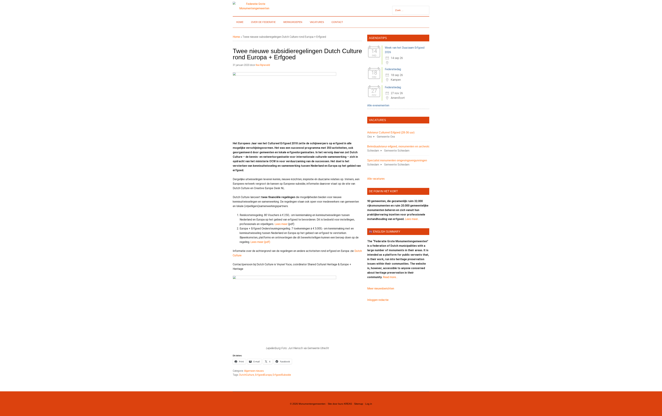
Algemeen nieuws (254, 370)
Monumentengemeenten (312, 403)
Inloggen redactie (378, 300)
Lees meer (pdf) (260, 242)
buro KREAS (345, 403)
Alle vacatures (376, 178)
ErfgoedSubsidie (282, 374)
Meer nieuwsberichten (380, 288)
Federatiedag (393, 69)
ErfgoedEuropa (263, 374)
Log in (368, 403)
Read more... (390, 277)
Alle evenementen (378, 105)
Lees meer (281, 224)
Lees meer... (412, 219)
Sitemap (358, 403)
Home (236, 36)
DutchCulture (246, 374)
